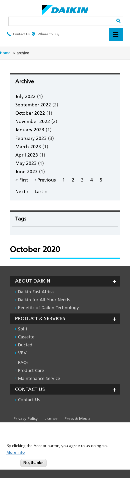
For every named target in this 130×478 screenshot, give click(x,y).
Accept (10, 465)
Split (22, 328)
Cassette (26, 336)
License (51, 418)
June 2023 (26, 172)
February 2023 (31, 138)
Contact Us (21, 34)
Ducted (25, 344)
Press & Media (77, 418)
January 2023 (29, 130)
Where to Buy (48, 34)
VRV (22, 352)
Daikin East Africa (36, 291)
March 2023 (28, 147)
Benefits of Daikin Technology (48, 307)
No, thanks (33, 462)
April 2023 (26, 155)
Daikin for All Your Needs (44, 299)
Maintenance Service (39, 378)
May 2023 (26, 163)
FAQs (23, 362)
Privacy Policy (25, 418)
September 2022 (33, 105)
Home (5, 53)
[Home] (65, 8)
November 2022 (32, 121)
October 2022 (30, 113)
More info (15, 452)
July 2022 (25, 96)
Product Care (31, 370)
